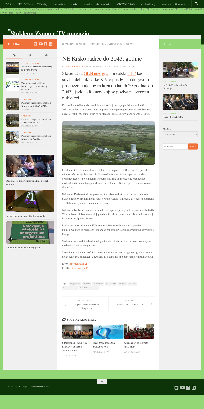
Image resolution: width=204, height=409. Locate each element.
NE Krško (132, 283)
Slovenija (94, 287)
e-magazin (58, 4)
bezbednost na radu (76, 44)
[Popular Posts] (30, 55)
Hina (114, 283)
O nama (179, 4)
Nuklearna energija (70, 287)
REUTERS (84, 287)
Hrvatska (122, 283)
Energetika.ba (76, 263)
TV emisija (42, 4)
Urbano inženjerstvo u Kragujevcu (23, 247)
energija (73, 4)
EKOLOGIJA (24, 4)
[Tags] (46, 55)
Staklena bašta (103, 4)
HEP (131, 73)
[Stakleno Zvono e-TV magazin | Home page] (48, 33)
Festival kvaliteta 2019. (173, 116)
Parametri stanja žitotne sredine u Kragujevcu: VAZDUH (36, 137)
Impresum (166, 4)
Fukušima (86, 283)
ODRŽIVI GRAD (126, 4)
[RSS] (51, 44)
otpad (87, 4)
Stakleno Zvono (75, 66)
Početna (9, 4)
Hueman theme (42, 386)
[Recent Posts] (14, 55)
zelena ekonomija (30, 63)
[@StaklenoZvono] (35, 44)
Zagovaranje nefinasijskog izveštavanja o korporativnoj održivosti (34, 86)
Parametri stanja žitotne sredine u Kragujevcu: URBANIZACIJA (36, 104)
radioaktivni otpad (120, 44)
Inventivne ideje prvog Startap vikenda (25, 215)
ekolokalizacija (148, 4)
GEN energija (96, 73)
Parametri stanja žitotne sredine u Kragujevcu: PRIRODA (36, 121)
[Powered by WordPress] (19, 387)
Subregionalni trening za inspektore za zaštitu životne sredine (74, 346)
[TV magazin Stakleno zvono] (40, 44)
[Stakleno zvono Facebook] (45, 44)
